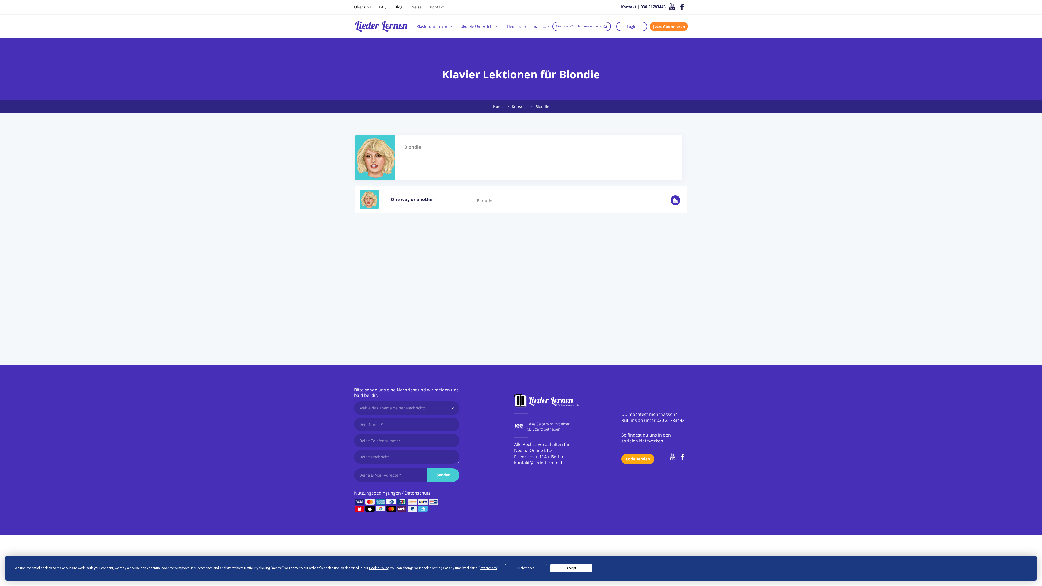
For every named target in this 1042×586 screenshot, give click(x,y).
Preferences (526, 568)
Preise (416, 6)
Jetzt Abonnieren (669, 26)
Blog (398, 6)
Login (632, 26)
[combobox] (581, 26)
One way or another (412, 199)
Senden (443, 474)
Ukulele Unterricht (477, 26)
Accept (571, 568)
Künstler (519, 106)
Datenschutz (417, 493)
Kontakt (437, 6)
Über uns (362, 6)
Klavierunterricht (432, 26)
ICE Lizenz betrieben (543, 429)
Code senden (638, 458)
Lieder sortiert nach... (526, 26)
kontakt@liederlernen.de (539, 463)
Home (498, 106)
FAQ (382, 6)
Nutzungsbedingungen (377, 493)
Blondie (484, 201)
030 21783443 (671, 420)
